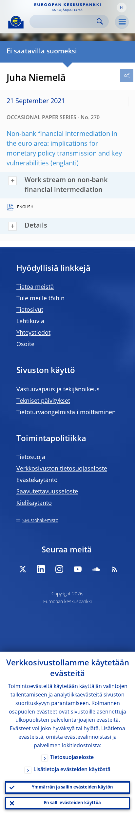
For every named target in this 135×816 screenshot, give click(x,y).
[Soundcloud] (96, 569)
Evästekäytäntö (37, 480)
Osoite (25, 344)
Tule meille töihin (40, 299)
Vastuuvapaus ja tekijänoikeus (58, 390)
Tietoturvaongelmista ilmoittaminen (66, 413)
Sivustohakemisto (40, 520)
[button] (121, 7)
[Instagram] (59, 569)
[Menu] (122, 22)
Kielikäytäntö (34, 503)
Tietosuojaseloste (72, 757)
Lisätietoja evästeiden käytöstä (71, 769)
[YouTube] (78, 569)
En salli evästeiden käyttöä (72, 803)
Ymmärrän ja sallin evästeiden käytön (72, 787)
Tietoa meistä (35, 287)
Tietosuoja (30, 457)
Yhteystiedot (33, 333)
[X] (22, 569)
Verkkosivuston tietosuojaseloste (61, 469)
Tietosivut (29, 310)
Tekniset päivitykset (43, 401)
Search (99, 21)
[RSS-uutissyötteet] (114, 569)
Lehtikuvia (30, 322)
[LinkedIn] (41, 569)
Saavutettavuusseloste (47, 492)
